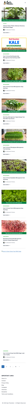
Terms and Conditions (7, 394)
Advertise (4, 389)
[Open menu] (25, 3)
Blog (3, 385)
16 (15, 366)
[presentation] (14, 14)
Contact (4, 380)
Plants (5, 23)
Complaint (4, 387)
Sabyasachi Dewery (11, 29)
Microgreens (6, 53)
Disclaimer (4, 391)
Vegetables (6, 236)
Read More (6, 32)
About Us (4, 378)
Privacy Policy (5, 383)
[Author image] (4, 30)
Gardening (5, 350)
